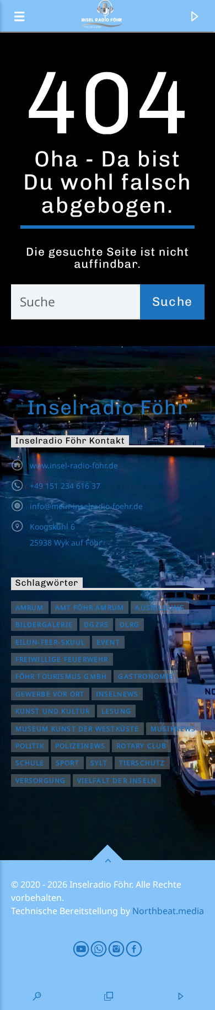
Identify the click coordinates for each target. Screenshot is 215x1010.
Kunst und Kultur (52, 711)
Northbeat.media (168, 911)
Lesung (116, 711)
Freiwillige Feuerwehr (62, 659)
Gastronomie (145, 676)
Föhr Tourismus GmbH (61, 676)
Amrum (29, 607)
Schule (30, 763)
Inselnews (117, 694)
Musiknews (173, 728)
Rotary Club (141, 745)
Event (108, 642)
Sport (67, 763)
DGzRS (96, 624)
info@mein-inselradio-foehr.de (86, 506)
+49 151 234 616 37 (65, 485)
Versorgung (40, 780)
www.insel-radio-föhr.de (74, 465)
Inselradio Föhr (108, 407)
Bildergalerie (44, 624)
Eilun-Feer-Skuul (50, 642)
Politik (29, 745)
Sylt (99, 763)
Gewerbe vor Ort (50, 694)
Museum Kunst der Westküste (77, 728)
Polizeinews (80, 745)
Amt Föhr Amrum (90, 607)
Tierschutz (142, 763)
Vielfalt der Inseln (117, 780)
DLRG (129, 624)
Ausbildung (160, 607)
